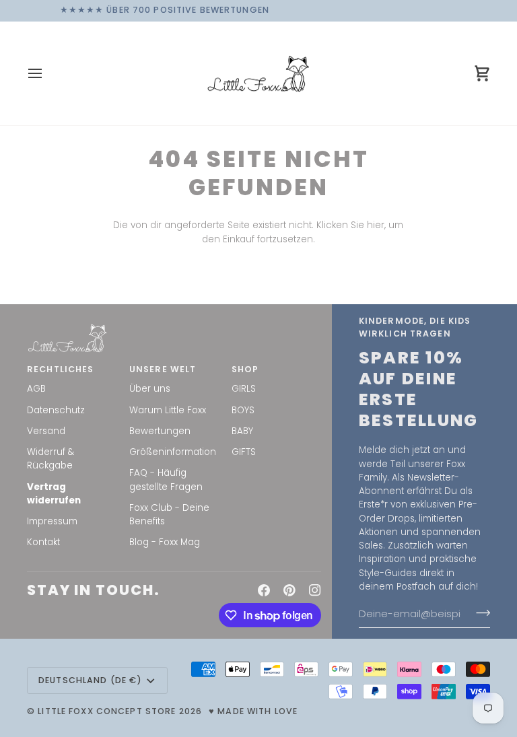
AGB (36, 388)
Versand (46, 431)
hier (375, 225)
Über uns (149, 388)
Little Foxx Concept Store (107, 711)
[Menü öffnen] (47, 74)
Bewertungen (160, 431)
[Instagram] (315, 590)
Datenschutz (56, 410)
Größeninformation (172, 452)
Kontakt (43, 542)
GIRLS (244, 388)
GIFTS (244, 452)
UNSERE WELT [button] (162, 369)
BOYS (243, 410)
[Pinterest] (289, 590)
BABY (242, 431)
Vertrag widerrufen (54, 494)
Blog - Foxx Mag (164, 542)
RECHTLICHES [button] (60, 369)
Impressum (52, 521)
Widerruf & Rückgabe (50, 459)
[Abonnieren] (479, 612)
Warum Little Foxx (167, 410)
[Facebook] (264, 590)
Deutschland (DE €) (90, 680)
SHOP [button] (245, 369)
